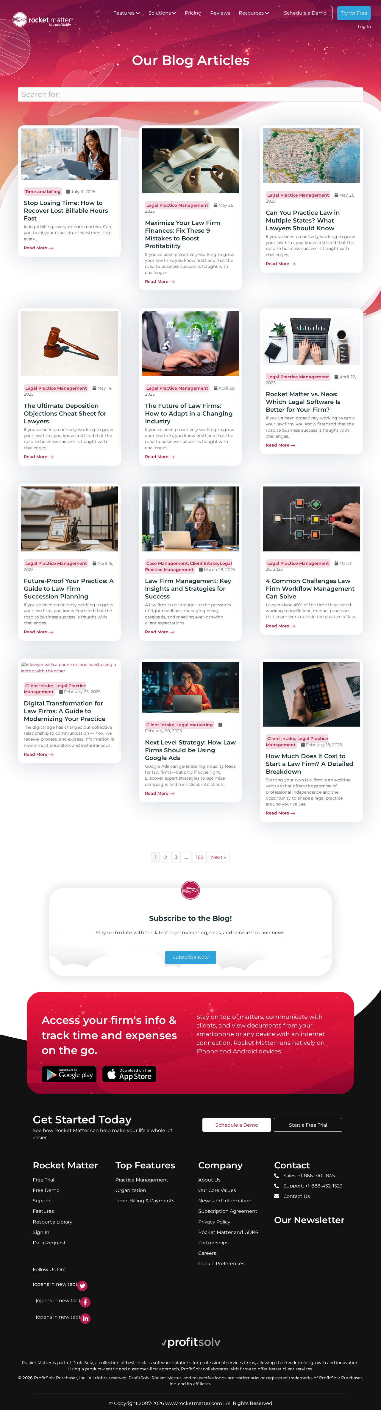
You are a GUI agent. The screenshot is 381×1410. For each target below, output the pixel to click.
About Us (209, 1180)
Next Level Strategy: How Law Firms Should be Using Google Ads (190, 750)
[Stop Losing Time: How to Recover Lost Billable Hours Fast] (69, 153)
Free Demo (46, 1190)
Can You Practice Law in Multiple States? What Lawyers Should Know (303, 220)
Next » (218, 857)
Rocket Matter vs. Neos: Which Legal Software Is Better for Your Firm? (303, 402)
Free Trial (43, 1180)
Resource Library (52, 1222)
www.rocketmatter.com (193, 1403)
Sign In (41, 1232)
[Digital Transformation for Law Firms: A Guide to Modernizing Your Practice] (69, 667)
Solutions (160, 13)
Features (124, 13)
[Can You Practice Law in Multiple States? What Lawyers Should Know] (311, 155)
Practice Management (141, 1180)
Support (42, 1201)
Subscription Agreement (227, 1211)
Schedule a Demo (305, 13)
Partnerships (213, 1243)
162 (199, 857)
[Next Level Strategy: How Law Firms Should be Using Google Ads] (190, 687)
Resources (251, 13)
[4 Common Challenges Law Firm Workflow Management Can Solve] (311, 518)
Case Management (167, 563)
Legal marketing (195, 724)
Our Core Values (217, 1190)
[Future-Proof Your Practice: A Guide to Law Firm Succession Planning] (69, 518)
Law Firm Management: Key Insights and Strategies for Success (188, 588)
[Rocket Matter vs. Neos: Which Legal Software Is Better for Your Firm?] (311, 338)
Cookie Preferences (221, 1264)
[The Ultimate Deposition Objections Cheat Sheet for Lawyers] (69, 343)
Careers (207, 1253)
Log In (364, 26)
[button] (138, 13)
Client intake (204, 563)
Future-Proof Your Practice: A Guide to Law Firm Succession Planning (69, 588)
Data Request (49, 1243)
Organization (130, 1190)
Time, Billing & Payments (144, 1201)
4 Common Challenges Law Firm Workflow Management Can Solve (310, 588)
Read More (35, 248)
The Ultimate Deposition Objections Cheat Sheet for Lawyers (65, 413)
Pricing (193, 13)
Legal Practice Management (177, 205)
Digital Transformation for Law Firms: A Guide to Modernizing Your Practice (64, 711)
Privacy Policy (214, 1222)
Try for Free (354, 13)
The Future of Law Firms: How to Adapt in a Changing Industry (189, 413)
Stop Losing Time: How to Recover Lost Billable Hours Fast (66, 210)
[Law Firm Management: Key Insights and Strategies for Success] (190, 518)
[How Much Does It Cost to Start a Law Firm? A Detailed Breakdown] (311, 694)
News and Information (225, 1201)
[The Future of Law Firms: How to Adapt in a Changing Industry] (190, 343)
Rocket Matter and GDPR (228, 1232)
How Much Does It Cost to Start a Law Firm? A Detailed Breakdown (309, 764)
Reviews (220, 13)
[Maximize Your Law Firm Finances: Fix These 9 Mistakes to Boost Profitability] (190, 160)
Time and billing (43, 191)
